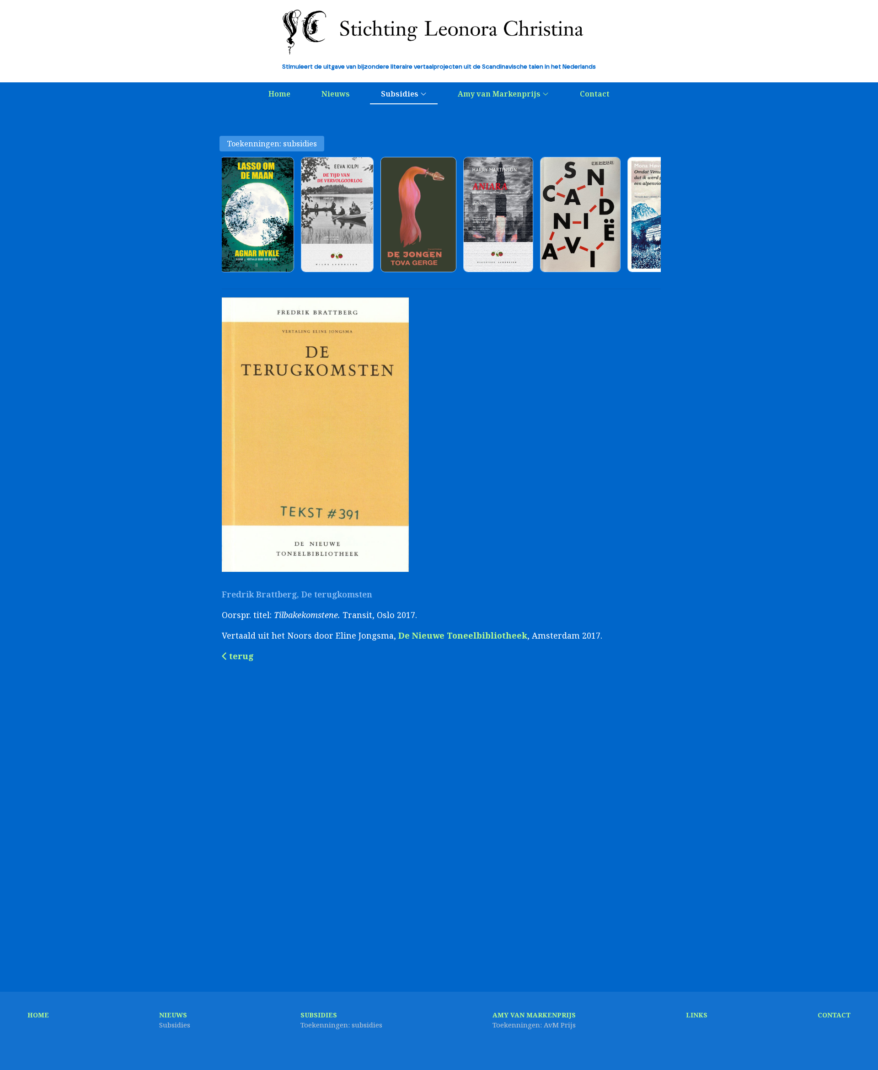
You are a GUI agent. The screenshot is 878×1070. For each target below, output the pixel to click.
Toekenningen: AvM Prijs (534, 1024)
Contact (595, 94)
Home (279, 94)
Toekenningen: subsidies (272, 144)
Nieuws (335, 94)
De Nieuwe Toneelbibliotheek (462, 635)
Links (696, 1015)
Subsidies (400, 94)
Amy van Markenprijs (500, 94)
